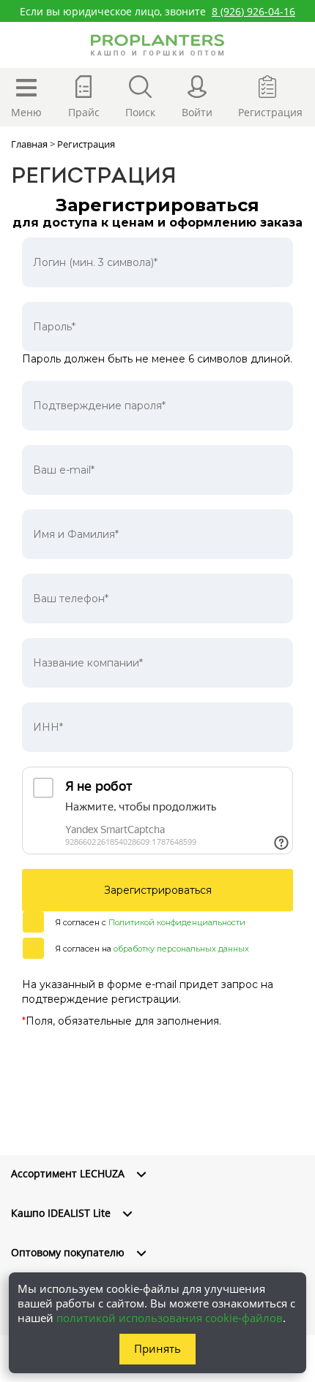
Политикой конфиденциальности (176, 922)
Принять (157, 1348)
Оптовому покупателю (68, 1252)
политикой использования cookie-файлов (169, 1317)
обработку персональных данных (181, 949)
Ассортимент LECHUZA (68, 1173)
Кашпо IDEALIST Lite (61, 1213)
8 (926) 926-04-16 (253, 11)
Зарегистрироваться (158, 890)
